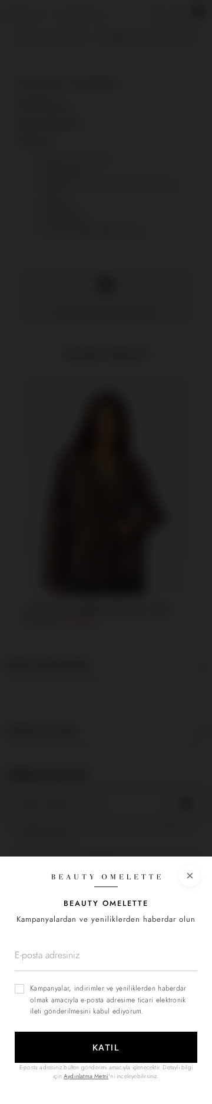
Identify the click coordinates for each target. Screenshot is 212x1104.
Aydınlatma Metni (86, 1076)
